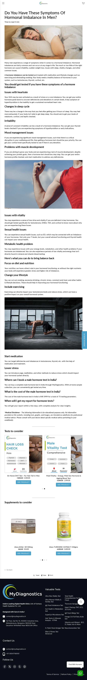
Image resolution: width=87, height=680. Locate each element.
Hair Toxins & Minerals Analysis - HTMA (53, 619)
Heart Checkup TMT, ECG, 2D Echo (74, 608)
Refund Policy (66, 674)
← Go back (8, 570)
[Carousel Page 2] (44, 488)
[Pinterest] (25, 667)
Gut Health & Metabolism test (54, 610)
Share (44, 575)
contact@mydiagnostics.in (16, 616)
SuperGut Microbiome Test (54, 615)
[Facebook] (5, 667)
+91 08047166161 (12, 653)
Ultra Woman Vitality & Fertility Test (53, 601)
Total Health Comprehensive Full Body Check (73, 598)
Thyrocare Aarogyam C (73, 604)
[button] (84, 340)
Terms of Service (52, 674)
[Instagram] (15, 667)
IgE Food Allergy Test (72, 613)
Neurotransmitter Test (72, 628)
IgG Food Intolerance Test (54, 605)
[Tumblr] (20, 667)
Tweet (37, 575)
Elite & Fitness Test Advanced (51, 633)
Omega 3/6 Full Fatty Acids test (74, 618)
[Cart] (83, 3)
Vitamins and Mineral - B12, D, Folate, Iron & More (74, 623)
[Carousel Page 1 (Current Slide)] (42, 488)
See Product (23, 485)
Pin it (51, 575)
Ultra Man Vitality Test (52, 596)
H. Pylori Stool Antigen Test (54, 628)
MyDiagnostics (58, 385)
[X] (10, 667)
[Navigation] (3, 3)
